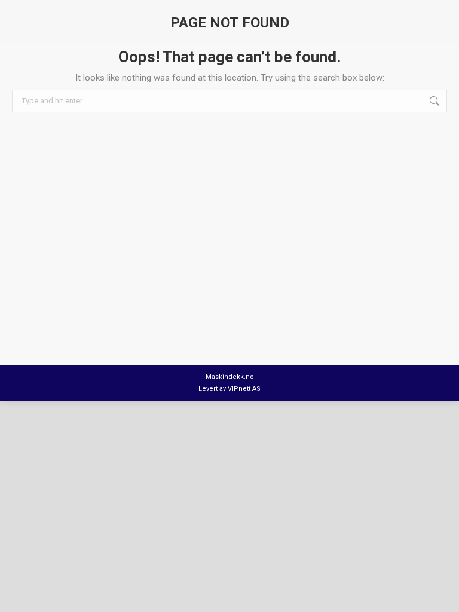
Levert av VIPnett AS (229, 389)
